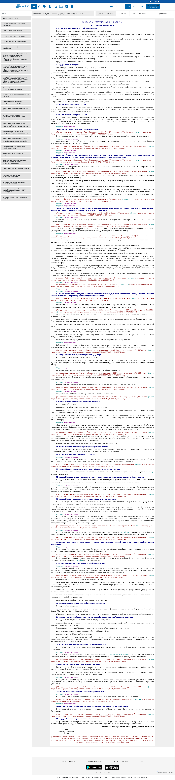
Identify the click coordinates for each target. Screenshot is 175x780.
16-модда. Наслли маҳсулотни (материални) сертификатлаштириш (15, 132)
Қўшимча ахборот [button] (139, 14)
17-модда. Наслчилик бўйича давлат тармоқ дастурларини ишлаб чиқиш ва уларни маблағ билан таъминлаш (15, 140)
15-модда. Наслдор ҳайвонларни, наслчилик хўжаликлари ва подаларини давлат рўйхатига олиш (15, 125)
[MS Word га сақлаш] (66, 6)
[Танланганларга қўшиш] (39, 6)
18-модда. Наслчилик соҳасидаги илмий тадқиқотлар (14, 147)
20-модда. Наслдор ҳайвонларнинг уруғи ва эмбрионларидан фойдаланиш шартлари (15, 162)
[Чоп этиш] (72, 6)
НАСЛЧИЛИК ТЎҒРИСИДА (12, 18)
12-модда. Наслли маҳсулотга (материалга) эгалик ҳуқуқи (12, 102)
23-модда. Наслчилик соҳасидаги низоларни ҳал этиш (14, 182)
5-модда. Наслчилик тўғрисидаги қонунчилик (14, 47)
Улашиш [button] (163, 14)
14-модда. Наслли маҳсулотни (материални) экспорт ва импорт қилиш (14, 116)
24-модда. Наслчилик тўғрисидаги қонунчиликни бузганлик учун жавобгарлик (14, 190)
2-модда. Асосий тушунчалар (13, 30)
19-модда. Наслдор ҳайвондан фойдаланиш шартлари (13, 154)
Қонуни (138, 132)
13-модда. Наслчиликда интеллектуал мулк (15, 109)
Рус (117, 6)
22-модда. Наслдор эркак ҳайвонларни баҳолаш (11, 176)
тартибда (150, 472)
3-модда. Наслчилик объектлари (14, 36)
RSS (141, 762)
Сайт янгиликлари (95, 762)
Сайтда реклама (121, 762)
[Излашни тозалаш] (29, 13)
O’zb (133, 6)
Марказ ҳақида (68, 762)
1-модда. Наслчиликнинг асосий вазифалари (14, 24)
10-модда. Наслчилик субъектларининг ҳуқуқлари (12, 88)
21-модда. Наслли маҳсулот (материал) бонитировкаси (16, 169)
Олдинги (60, 127)
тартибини (125, 532)
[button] (16, 18)
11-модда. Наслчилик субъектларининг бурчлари (16, 95)
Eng (122, 6)
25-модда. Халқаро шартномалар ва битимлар (15, 197)
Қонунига (126, 199)
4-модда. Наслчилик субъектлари (14, 41)
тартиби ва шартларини (119, 655)
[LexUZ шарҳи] (50, 6)
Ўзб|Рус (141, 6)
